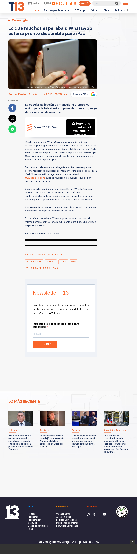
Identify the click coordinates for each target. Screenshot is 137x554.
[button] (127, 10)
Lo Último (33, 10)
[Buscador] (116, 3)
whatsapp (34, 261)
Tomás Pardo (17, 94)
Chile (106, 10)
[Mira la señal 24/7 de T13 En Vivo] (85, 3)
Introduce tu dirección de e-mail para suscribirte (56, 325)
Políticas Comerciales (66, 520)
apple (50, 261)
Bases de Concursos (38, 526)
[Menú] (125, 3)
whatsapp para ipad (42, 268)
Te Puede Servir (124, 10)
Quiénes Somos (64, 514)
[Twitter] (94, 515)
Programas (33, 517)
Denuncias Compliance (67, 526)
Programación (34, 520)
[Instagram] (88, 515)
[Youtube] (104, 515)
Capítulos (32, 523)
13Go (30, 529)
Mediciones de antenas (67, 523)
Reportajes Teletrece (57, 10)
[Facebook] (99, 515)
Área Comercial (63, 517)
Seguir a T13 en (81, 94)
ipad (63, 261)
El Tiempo (80, 10)
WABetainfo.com (35, 177)
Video (94, 10)
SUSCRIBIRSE (45, 344)
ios (73, 261)
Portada (31, 514)
